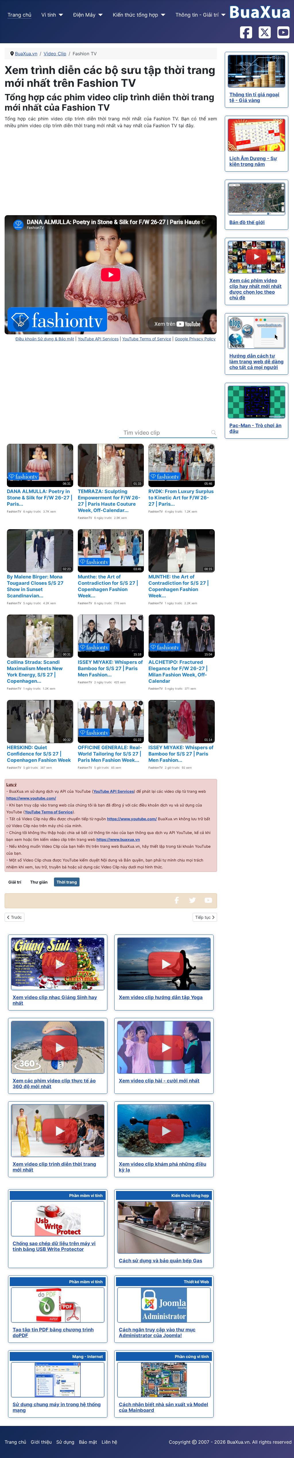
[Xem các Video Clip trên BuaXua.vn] (208, 900)
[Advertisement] (111, 174)
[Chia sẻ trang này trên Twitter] (192, 900)
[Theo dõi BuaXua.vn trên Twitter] (264, 33)
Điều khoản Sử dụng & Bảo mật (45, 338)
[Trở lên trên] (283, 1447)
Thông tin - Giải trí (196, 15)
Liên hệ (109, 1442)
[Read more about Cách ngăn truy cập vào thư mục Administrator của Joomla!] (164, 1305)
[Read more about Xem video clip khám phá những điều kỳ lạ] (164, 1131)
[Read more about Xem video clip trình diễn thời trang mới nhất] (57, 1131)
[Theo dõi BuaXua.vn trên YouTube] (283, 33)
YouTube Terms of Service (146, 338)
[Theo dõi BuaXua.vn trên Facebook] (246, 33)
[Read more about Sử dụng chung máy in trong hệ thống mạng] (57, 1380)
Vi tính (48, 15)
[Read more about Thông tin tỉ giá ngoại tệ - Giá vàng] (256, 71)
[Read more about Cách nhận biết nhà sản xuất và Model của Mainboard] (164, 1380)
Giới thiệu (41, 1442)
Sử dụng (65, 1442)
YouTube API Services (98, 338)
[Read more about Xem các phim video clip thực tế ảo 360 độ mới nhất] (57, 1047)
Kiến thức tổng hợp (135, 15)
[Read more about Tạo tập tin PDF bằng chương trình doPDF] (57, 1305)
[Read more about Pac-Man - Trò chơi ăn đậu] (256, 402)
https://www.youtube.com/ (31, 798)
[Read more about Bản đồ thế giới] (256, 199)
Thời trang (67, 882)
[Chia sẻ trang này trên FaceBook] (176, 900)
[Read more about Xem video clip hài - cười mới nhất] (164, 1047)
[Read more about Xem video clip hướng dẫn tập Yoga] (164, 964)
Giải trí (14, 882)
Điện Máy (84, 15)
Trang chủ (19, 15)
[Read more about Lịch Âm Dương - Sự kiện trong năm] (256, 135)
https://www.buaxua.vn (118, 839)
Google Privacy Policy (195, 338)
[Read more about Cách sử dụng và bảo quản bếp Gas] (164, 1227)
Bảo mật (88, 1442)
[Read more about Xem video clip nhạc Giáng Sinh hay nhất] (57, 964)
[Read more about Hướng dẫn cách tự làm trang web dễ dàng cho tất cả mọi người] (256, 332)
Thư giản (39, 882)
